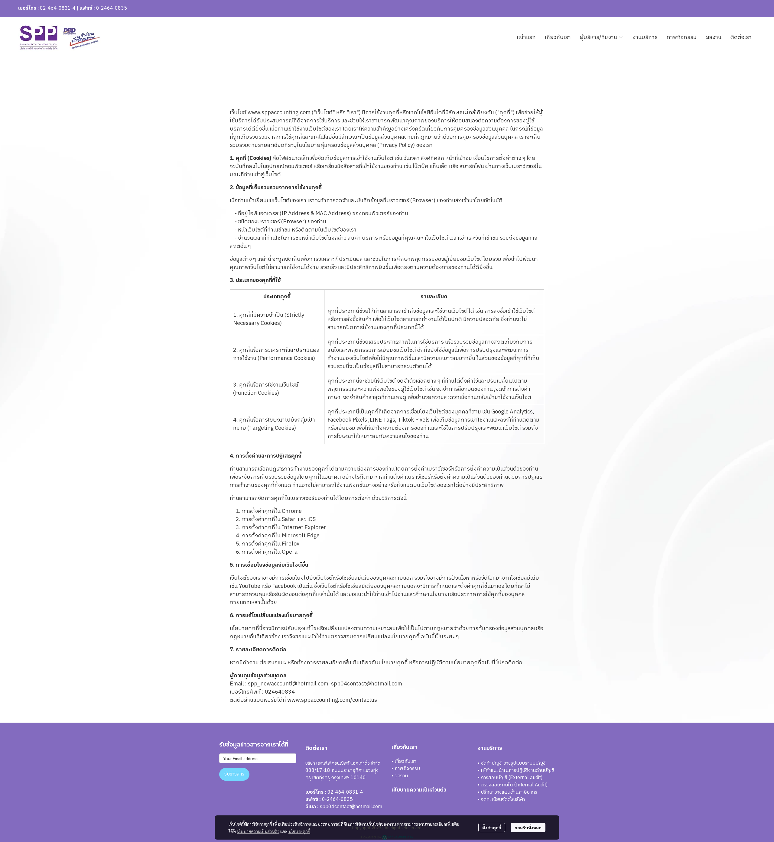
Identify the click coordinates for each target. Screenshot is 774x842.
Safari (289, 519)
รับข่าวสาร (234, 774)
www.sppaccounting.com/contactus (332, 700)
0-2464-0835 (111, 8)
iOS (311, 519)
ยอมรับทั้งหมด (528, 827)
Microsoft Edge (301, 535)
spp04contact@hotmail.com (351, 807)
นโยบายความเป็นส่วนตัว (258, 831)
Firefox (290, 544)
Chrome (292, 511)
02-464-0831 (55, 8)
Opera (290, 552)
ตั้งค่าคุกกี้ (491, 827)
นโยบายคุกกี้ (299, 831)
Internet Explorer (304, 527)
